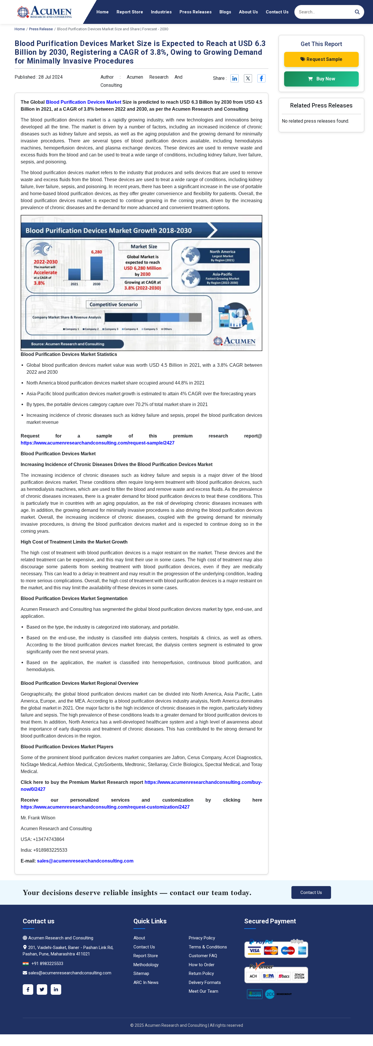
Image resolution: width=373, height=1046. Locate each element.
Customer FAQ (203, 955)
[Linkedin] (234, 78)
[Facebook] (28, 989)
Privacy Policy (202, 938)
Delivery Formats (205, 982)
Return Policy (201, 973)
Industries (161, 12)
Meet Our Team (203, 991)
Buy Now (325, 79)
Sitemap (141, 973)
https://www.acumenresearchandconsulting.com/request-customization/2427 (105, 807)
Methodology (146, 964)
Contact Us (277, 12)
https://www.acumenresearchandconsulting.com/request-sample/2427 (98, 442)
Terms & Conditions (208, 947)
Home (102, 12)
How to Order (201, 964)
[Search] (357, 12)
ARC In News (146, 982)
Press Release (41, 29)
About (139, 938)
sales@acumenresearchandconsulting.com (85, 860)
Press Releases (196, 12)
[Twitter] (42, 989)
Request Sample (324, 59)
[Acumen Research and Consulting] (41, 12)
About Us (248, 12)
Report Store (130, 12)
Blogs (225, 12)
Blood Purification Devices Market (83, 102)
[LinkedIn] (56, 989)
